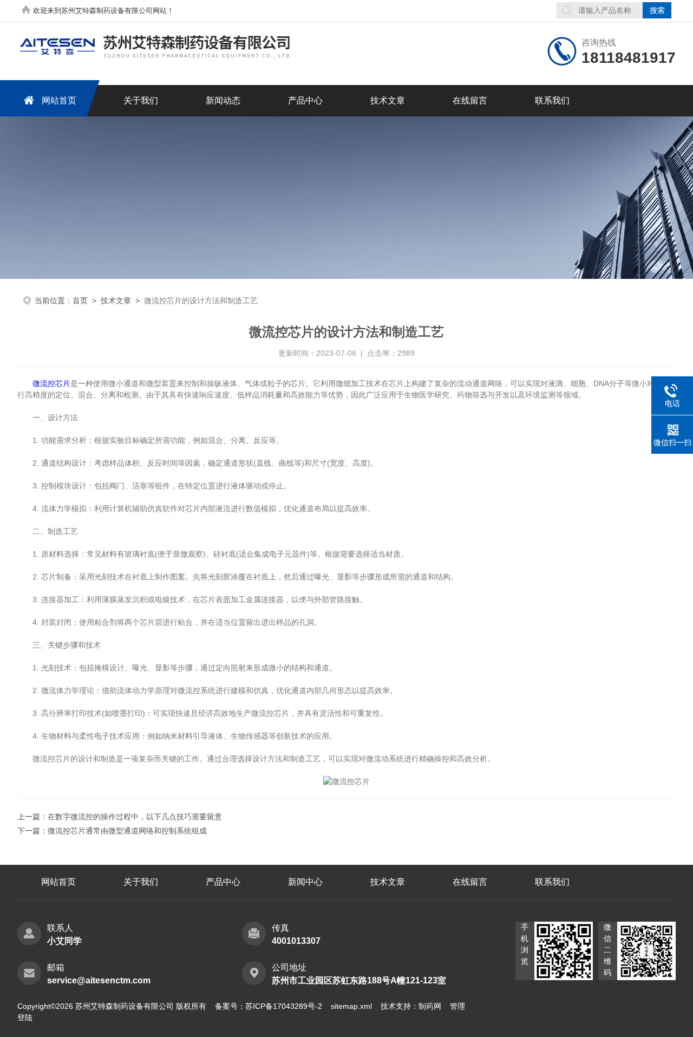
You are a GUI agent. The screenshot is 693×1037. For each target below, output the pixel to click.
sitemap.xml (351, 1006)
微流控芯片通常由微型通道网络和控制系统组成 (127, 830)
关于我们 (140, 100)
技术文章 (387, 100)
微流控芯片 (51, 383)
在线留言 (470, 100)
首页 (80, 300)
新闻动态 (223, 100)
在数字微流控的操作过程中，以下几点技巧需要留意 (135, 816)
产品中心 (305, 100)
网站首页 (59, 100)
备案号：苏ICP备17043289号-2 (268, 1006)
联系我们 (552, 100)
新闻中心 (305, 881)
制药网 (430, 1006)
